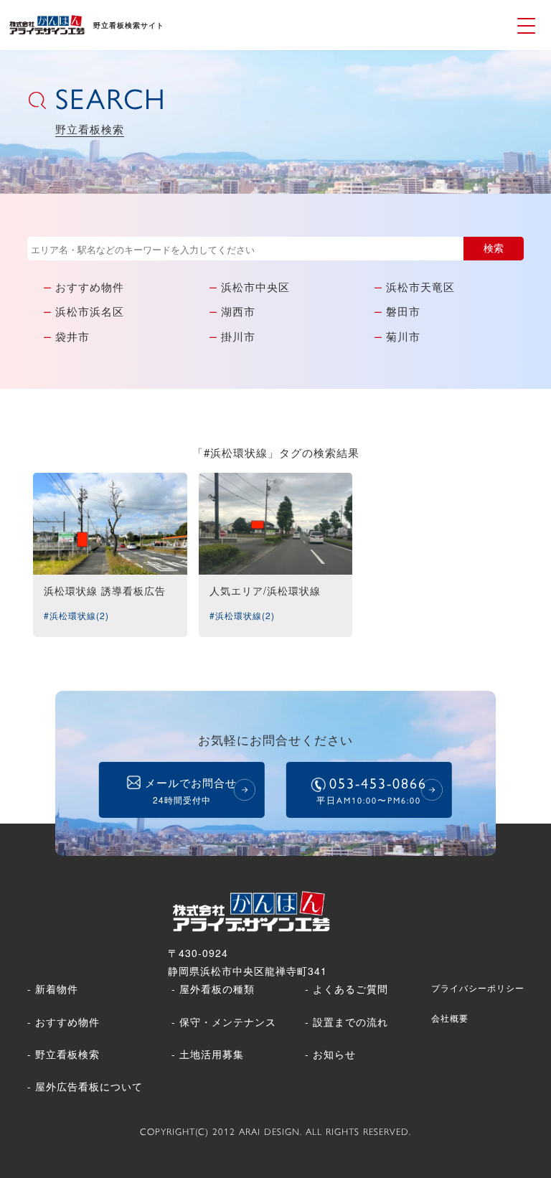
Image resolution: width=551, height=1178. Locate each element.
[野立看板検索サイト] (46, 30)
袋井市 (72, 336)
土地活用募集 (211, 1054)
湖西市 (238, 311)
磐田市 (403, 311)
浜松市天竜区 (420, 286)
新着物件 (56, 988)
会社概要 (449, 1018)
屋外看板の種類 (217, 988)
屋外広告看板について (89, 1086)
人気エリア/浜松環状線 (265, 590)
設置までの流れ (350, 1021)
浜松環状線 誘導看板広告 (105, 590)
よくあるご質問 (350, 988)
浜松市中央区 (255, 286)
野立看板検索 (67, 1054)
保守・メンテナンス (227, 1021)
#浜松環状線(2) (76, 615)
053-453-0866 (371, 790)
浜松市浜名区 (89, 311)
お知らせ (334, 1054)
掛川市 (238, 336)
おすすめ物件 (89, 286)
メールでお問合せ (191, 790)
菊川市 (403, 336)
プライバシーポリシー (477, 987)
